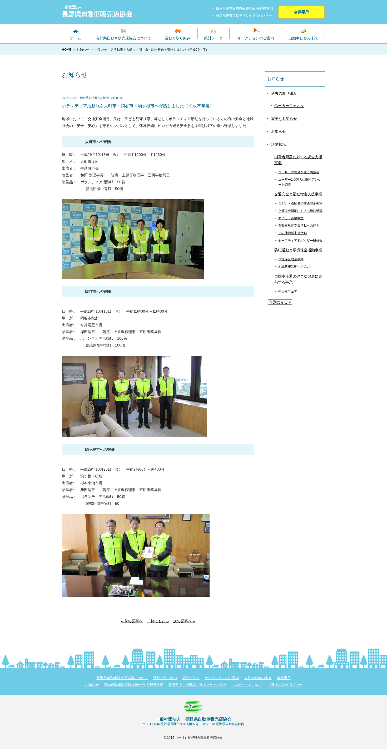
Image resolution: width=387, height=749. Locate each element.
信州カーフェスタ (289, 106)
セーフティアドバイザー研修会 (300, 240)
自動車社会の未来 (303, 38)
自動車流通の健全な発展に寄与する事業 (298, 279)
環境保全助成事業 (291, 259)
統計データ (213, 38)
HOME (66, 50)
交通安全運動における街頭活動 (300, 211)
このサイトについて (247, 685)
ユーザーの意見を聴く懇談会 (298, 172)
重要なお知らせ (284, 118)
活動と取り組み (178, 38)
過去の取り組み (284, 93)
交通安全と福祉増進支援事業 (298, 194)
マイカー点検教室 (291, 218)
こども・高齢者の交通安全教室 (300, 203)
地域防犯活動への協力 (94, 97)
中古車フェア (287, 291)
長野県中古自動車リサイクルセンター (244, 15)
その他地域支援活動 (292, 233)
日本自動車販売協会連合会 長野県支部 (244, 9)
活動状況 (278, 144)
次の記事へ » (184, 621)
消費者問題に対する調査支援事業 (298, 160)
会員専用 (301, 12)
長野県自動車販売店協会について (123, 38)
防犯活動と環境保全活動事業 (298, 250)
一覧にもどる (158, 621)
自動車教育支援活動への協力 (298, 225)
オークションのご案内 (255, 38)
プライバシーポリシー (285, 685)
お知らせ (83, 50)
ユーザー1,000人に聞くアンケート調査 (299, 182)
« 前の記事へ (132, 621)
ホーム (75, 38)
